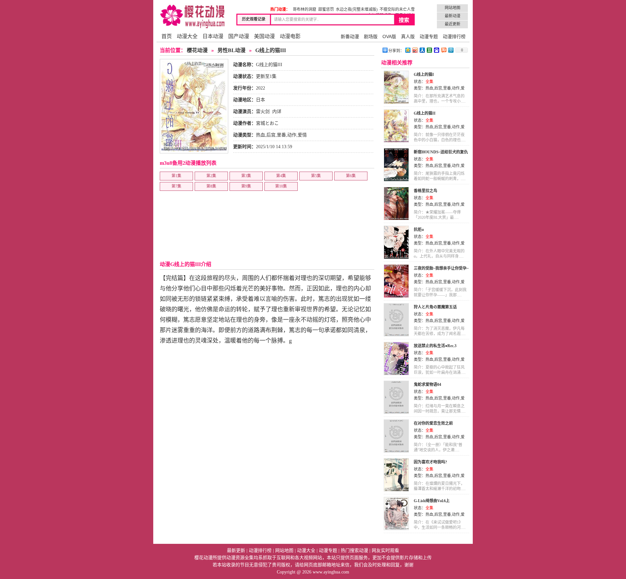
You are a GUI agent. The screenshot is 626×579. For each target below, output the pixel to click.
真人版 (408, 36)
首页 (166, 36)
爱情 (302, 135)
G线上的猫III (270, 50)
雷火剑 (263, 111)
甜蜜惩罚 (326, 9)
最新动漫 (452, 16)
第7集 (176, 186)
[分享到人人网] (421, 50)
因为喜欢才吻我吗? (430, 462)
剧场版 (371, 36)
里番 (281, 135)
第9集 (246, 186)
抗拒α (419, 229)
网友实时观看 (385, 550)
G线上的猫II (425, 113)
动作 (291, 135)
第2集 (211, 176)
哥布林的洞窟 (304, 9)
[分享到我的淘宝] (443, 50)
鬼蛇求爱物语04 (427, 384)
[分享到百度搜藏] (436, 50)
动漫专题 (429, 36)
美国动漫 (264, 36)
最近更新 (452, 24)
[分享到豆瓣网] (429, 50)
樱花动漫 (197, 50)
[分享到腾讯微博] (450, 50)
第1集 (176, 176)
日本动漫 (212, 36)
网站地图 (452, 8)
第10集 (281, 186)
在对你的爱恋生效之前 (433, 423)
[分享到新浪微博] (414, 50)
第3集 (246, 176)
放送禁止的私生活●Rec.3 (435, 346)
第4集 (281, 176)
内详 (276, 111)
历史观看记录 (253, 19)
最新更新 (236, 550)
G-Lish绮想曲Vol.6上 (432, 501)
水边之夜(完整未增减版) (357, 9)
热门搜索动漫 (354, 550)
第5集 (316, 176)
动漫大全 (187, 36)
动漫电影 (290, 36)
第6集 (351, 176)
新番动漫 (350, 36)
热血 (260, 135)
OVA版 (389, 36)
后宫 (271, 135)
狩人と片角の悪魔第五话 (435, 307)
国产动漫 (238, 36)
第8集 (211, 186)
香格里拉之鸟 (425, 191)
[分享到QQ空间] (407, 50)
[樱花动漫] (192, 16)
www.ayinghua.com (331, 572)
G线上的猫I (424, 74)
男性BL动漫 (231, 50)
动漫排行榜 (454, 36)
